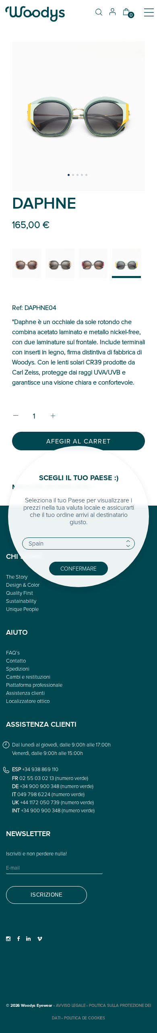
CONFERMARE (78, 568)
